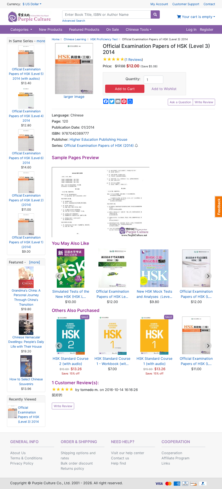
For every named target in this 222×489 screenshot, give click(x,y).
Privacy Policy (21, 463)
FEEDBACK (218, 207)
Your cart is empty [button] (196, 17)
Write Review (204, 102)
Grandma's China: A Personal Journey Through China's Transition (26, 297)
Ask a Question (180, 102)
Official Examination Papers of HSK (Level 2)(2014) (26, 200)
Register (206, 29)
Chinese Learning (75, 39)
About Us (18, 453)
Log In (191, 29)
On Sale (112, 29)
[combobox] (106, 14)
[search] (155, 14)
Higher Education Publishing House (98, 139)
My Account (159, 4)
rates (65, 458)
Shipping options (74, 453)
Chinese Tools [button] (137, 29)
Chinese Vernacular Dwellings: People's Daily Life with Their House (26, 341)
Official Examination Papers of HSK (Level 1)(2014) (26, 242)
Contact (209, 4)
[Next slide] (208, 276)
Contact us (120, 458)
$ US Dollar (31, 4)
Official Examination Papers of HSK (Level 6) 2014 (26, 157)
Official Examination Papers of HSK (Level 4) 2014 (26, 115)
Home (55, 39)
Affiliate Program (175, 458)
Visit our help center (127, 453)
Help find (118, 463)
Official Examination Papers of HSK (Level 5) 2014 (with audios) (26, 73)
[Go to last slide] (58, 276)
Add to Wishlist (164, 89)
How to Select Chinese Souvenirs (26, 381)
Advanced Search (73, 20)
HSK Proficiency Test (104, 39)
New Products (50, 29)
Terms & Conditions (26, 458)
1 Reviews (134, 59)
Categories (19, 29)
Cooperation (172, 453)
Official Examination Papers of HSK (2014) (99, 145)
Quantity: (133, 79)
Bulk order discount (77, 463)
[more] (33, 262)
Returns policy (72, 468)
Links (166, 463)
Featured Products (84, 29)
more (41, 41)
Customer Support (185, 4)
